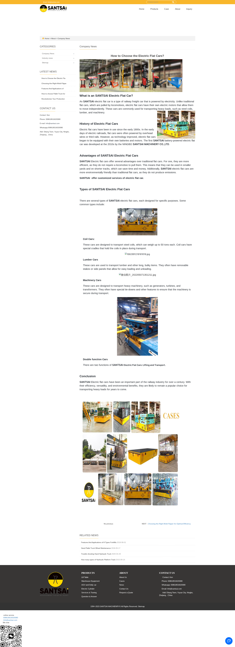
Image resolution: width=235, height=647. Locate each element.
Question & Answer (89, 596)
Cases (122, 581)
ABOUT (123, 573)
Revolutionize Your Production (53, 99)
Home (141, 9)
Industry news (47, 58)
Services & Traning (89, 593)
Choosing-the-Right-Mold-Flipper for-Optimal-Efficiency (169, 524)
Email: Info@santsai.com (51, 2)
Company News (63, 38)
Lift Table (84, 577)
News (121, 585)
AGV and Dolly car (88, 585)
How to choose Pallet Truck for (53, 94)
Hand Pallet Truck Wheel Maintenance (96, 548)
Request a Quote (126, 593)
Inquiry (189, 9)
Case (166, 9)
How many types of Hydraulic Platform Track (98, 560)
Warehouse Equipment (90, 581)
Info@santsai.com (53, 123)
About (177, 9)
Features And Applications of (52, 89)
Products (154, 9)
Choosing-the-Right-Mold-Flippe (53, 83)
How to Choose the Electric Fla (53, 78)
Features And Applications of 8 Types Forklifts (98, 542)
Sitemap (45, 63)
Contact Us (123, 589)
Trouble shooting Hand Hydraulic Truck (96, 554)
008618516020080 (9, 618)
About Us (123, 577)
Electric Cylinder (87, 589)
